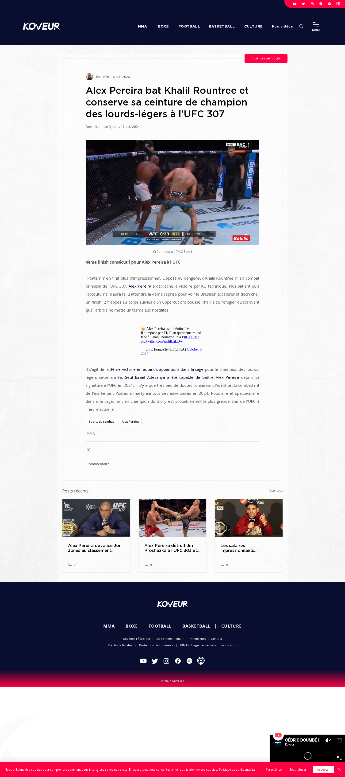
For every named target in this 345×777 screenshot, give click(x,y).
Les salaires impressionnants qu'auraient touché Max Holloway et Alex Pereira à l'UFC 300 (248, 546)
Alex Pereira (130, 419)
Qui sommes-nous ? (170, 636)
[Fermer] (339, 769)
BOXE (132, 624)
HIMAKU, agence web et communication (208, 643)
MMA (91, 431)
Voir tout (276, 488)
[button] (283, 26)
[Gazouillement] (303, 4)
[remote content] (172, 338)
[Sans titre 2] (338, 4)
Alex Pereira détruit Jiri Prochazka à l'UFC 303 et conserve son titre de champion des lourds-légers (170, 546)
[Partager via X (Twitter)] (88, 447)
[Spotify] (329, 4)
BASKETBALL (196, 624)
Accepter (323, 769)
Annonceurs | (200, 636)
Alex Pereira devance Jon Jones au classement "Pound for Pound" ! (94, 546)
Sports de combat (101, 419)
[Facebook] (321, 4)
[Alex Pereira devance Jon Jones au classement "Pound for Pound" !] (96, 516)
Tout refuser (298, 769)
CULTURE (231, 624)
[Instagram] (312, 4)
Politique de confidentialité (237, 769)
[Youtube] (295, 4)
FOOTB (156, 624)
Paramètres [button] (274, 769)
